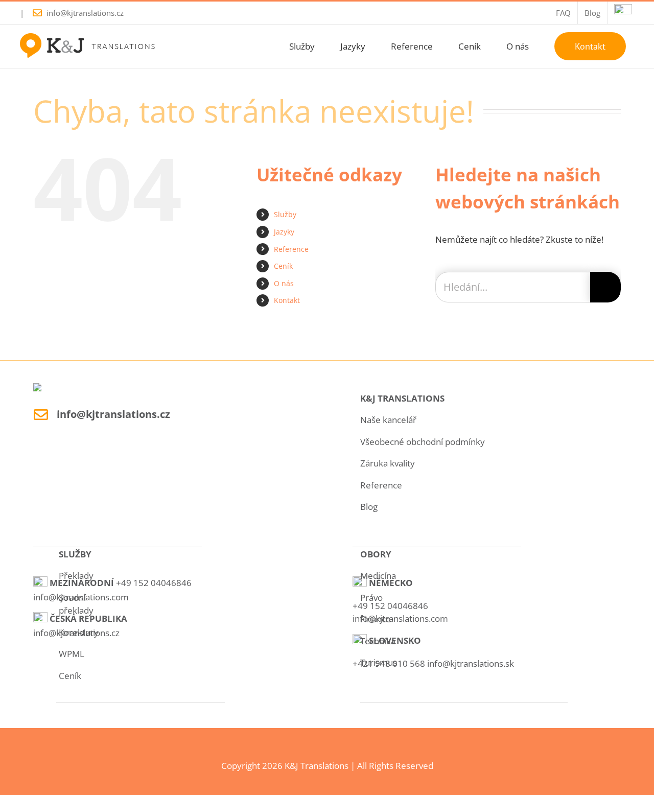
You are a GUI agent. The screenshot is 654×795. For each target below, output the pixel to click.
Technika (377, 641)
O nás (284, 283)
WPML (71, 654)
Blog (369, 506)
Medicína (378, 575)
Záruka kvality (387, 463)
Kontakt (287, 300)
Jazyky (284, 232)
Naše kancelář (388, 420)
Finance (375, 619)
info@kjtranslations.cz (85, 13)
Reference (291, 249)
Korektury (79, 632)
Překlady (76, 575)
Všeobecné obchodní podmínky (422, 442)
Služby (285, 214)
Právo (371, 597)
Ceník (283, 266)
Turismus (378, 662)
